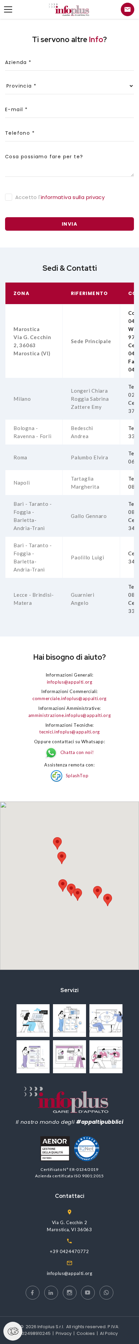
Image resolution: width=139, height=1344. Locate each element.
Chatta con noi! (77, 752)
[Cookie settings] (12, 1331)
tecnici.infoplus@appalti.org (69, 731)
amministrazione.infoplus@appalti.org (69, 715)
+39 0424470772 (69, 1251)
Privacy (64, 1333)
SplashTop (77, 775)
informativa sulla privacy (73, 197)
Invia (69, 224)
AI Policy (109, 1333)
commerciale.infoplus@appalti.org (69, 698)
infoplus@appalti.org (69, 682)
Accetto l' (60, 197)
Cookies (86, 1333)
